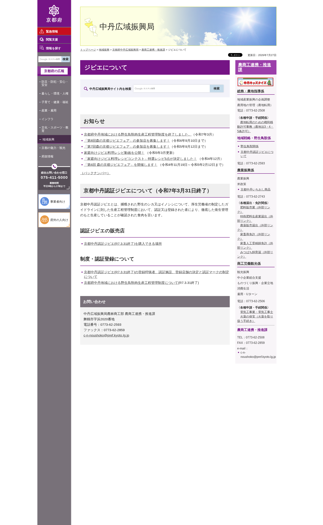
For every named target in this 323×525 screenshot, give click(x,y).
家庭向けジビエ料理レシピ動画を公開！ (114, 153)
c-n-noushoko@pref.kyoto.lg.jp (106, 335)
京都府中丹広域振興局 (125, 49)
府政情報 (47, 156)
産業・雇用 (48, 110)
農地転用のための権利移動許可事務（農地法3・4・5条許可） (255, 127)
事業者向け (57, 201)
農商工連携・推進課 (153, 49)
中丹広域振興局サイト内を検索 (110, 88)
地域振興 (48, 139)
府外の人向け (59, 220)
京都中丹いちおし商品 (255, 189)
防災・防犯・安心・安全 (54, 83)
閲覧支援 (52, 39)
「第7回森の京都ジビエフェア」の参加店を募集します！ (127, 146)
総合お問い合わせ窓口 (54, 172)
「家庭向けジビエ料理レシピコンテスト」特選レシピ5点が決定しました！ (140, 159)
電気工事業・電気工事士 (256, 312)
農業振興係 (245, 170)
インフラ (47, 119)
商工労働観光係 (249, 263)
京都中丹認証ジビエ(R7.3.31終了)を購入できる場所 (123, 244)
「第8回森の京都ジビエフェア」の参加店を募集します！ (127, 141)
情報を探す (53, 48)
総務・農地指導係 (250, 91)
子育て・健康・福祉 (54, 102)
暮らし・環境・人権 (54, 93)
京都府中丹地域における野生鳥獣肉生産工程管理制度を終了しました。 (138, 134)
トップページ (88, 49)
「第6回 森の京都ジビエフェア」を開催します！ (120, 165)
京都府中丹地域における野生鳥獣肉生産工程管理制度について (131, 283)
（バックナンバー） (95, 173)
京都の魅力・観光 (53, 147)
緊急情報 (52, 31)
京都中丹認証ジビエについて (257, 154)
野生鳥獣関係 (250, 146)
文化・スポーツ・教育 (54, 129)
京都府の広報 (54, 71)
